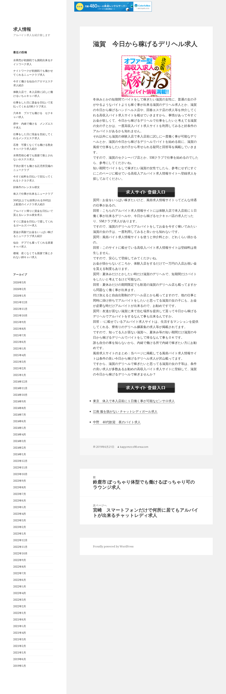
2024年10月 (20, 395)
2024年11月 (20, 388)
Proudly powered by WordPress (113, 546)
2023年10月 (20, 474)
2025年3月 (19, 362)
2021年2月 (19, 646)
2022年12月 (20, 540)
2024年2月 (19, 447)
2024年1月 (19, 454)
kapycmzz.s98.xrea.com (134, 447)
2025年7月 (19, 335)
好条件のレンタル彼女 (26, 187)
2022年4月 (19, 593)
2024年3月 (19, 441)
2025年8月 (19, 328)
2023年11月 (20, 467)
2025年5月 (19, 348)
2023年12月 (20, 461)
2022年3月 (19, 599)
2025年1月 (19, 375)
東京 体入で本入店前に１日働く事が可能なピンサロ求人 (134, 401)
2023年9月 (19, 480)
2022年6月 (19, 580)
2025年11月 (20, 309)
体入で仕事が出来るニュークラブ (33, 193)
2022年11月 (20, 547)
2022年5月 (19, 586)
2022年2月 (19, 606)
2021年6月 (19, 619)
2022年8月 (19, 566)
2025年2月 (19, 368)
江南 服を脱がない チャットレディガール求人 (125, 411)
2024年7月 (19, 414)
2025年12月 (20, 302)
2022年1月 (19, 613)
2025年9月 (19, 322)
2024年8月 (19, 408)
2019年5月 (19, 666)
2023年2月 (19, 527)
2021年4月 (19, 633)
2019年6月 (19, 659)
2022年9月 (19, 560)
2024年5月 (19, 428)
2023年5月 (19, 507)
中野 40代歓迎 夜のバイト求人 (117, 422)
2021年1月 (19, 652)
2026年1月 (19, 295)
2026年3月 (19, 282)
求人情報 (22, 29)
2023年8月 (19, 487)
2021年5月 (19, 626)
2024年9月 (19, 401)
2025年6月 (19, 342)
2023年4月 (19, 514)
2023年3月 (19, 520)
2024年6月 (19, 421)
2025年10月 (20, 315)
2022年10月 (20, 553)
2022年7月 (19, 573)
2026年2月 (19, 289)
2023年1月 (19, 533)
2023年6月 (19, 500)
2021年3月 (19, 639)
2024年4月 (19, 434)
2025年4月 (19, 355)
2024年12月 (20, 381)
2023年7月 (19, 494)
